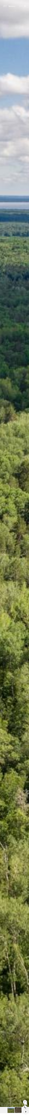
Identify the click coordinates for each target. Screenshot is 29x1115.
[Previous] (3, 553)
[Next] (25, 553)
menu (21, 6)
